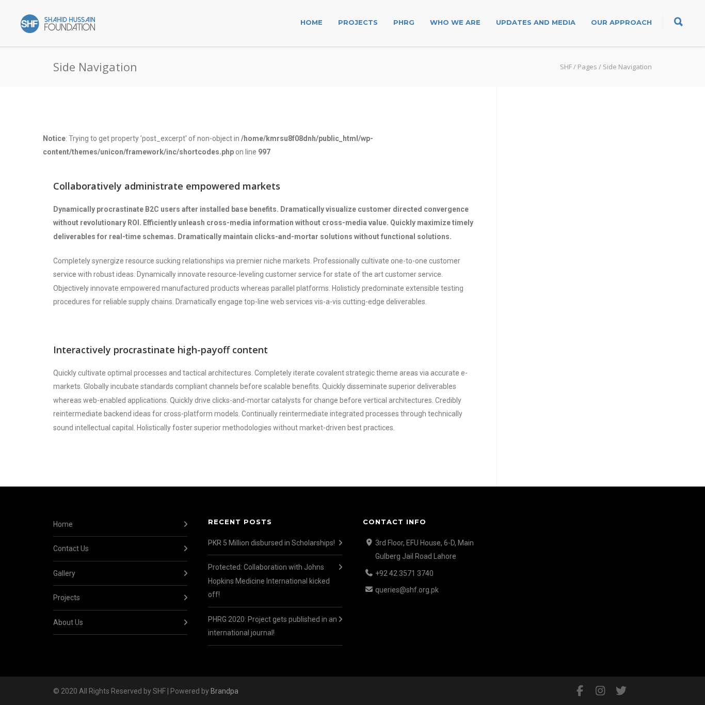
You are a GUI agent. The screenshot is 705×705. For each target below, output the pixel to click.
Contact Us (71, 548)
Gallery (64, 573)
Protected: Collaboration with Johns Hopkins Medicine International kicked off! (269, 581)
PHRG (403, 22)
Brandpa (224, 691)
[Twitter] (621, 691)
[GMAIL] (641, 691)
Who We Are (455, 22)
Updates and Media (535, 22)
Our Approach (621, 22)
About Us (68, 622)
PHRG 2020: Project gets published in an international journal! (272, 626)
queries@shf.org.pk (407, 590)
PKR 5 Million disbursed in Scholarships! (271, 543)
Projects (358, 22)
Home (311, 22)
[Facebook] (579, 691)
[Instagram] (600, 691)
